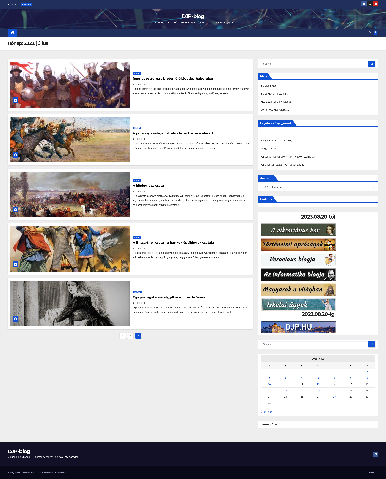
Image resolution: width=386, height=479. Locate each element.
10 (269, 384)
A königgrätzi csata (148, 186)
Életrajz (137, 292)
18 (285, 390)
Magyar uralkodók (271, 148)
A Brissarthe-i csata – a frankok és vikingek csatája (173, 243)
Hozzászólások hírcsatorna (276, 101)
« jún (263, 412)
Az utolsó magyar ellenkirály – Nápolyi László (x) (288, 156)
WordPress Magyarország (275, 109)
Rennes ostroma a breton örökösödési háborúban (173, 79)
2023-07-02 (141, 248)
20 (318, 390)
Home (371, 472)
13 (318, 384)
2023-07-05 (141, 84)
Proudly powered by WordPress (22, 472)
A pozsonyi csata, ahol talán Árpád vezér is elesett (173, 133)
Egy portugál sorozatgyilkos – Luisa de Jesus (169, 297)
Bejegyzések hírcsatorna (274, 93)
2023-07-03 (141, 191)
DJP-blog (193, 16)
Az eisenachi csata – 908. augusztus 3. (282, 164)
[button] (370, 32)
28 (334, 396)
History (137, 73)
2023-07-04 (141, 139)
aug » (271, 412)
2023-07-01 (141, 303)
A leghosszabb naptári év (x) (276, 140)
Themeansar (59, 472)
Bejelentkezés (269, 85)
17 (269, 390)
